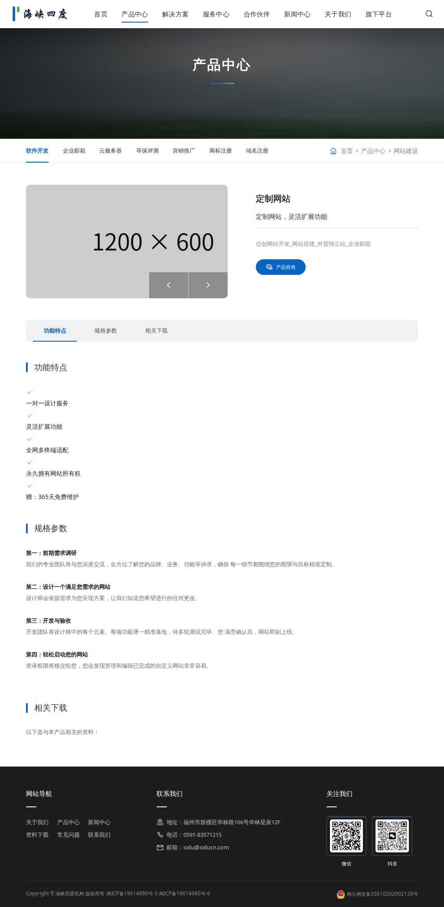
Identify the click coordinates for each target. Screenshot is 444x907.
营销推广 (184, 150)
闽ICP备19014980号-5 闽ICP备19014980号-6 (158, 893)
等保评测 (147, 150)
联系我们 (99, 834)
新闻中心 (297, 14)
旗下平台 (379, 14)
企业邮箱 (74, 150)
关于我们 (338, 14)
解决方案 (175, 14)
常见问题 (68, 834)
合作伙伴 (257, 14)
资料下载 (37, 834)
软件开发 (37, 150)
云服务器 (110, 150)
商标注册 (220, 150)
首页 (101, 14)
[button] (208, 285)
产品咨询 (285, 267)
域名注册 (257, 150)
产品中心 (134, 14)
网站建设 (406, 151)
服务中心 (216, 14)
